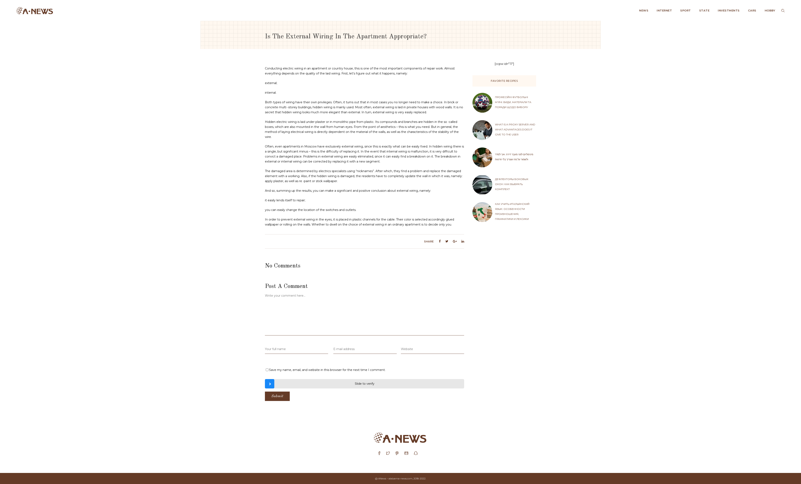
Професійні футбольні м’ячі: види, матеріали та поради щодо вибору (513, 102)
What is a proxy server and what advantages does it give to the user (515, 129)
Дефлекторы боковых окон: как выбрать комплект (511, 184)
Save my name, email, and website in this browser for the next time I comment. (327, 370)
